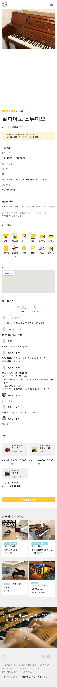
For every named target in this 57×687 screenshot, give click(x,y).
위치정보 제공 (44, 677)
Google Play (30, 638)
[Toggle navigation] (51, 4)
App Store (30, 629)
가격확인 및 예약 (28, 499)
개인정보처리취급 (27, 677)
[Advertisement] (28, 80)
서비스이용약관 (9, 677)
